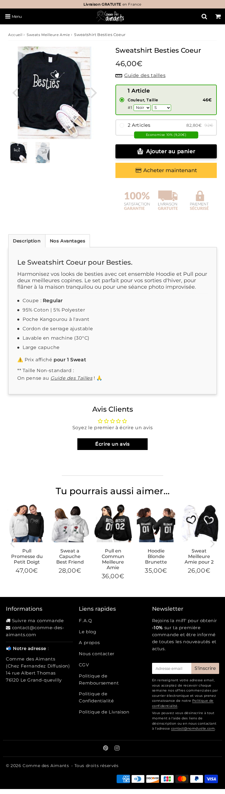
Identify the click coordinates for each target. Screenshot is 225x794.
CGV (84, 665)
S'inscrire (205, 668)
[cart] (218, 16)
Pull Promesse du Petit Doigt (27, 556)
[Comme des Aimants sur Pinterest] (106, 748)
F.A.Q (85, 620)
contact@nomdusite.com (193, 728)
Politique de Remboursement (99, 679)
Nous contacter (96, 653)
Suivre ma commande (38, 620)
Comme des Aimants (46, 765)
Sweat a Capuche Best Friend (70, 556)
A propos (89, 642)
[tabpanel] (19, 153)
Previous (15, 92)
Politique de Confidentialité (96, 697)
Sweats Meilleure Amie (48, 34)
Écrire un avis (112, 444)
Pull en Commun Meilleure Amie (113, 559)
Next (94, 92)
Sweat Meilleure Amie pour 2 (199, 556)
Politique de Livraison (104, 712)
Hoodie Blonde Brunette (156, 556)
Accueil (15, 34)
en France (112, 4)
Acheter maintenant (170, 170)
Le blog (87, 631)
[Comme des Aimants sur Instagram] (117, 748)
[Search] (204, 16)
